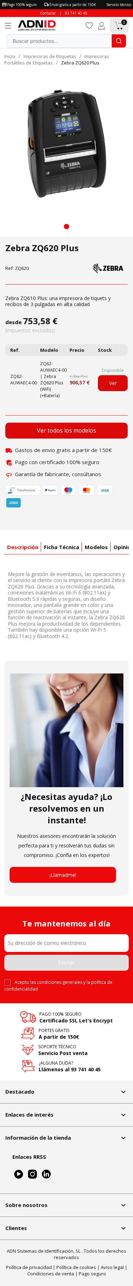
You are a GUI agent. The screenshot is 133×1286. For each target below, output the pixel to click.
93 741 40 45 (76, 13)
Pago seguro (92, 1273)
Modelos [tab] (96, 547)
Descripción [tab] (22, 547)
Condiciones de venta (50, 1273)
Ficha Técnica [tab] (61, 547)
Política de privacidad (29, 1267)
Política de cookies (76, 1267)
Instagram (32, 1174)
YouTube (18, 1174)
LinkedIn (46, 1174)
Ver (113, 383)
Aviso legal (112, 1267)
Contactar (48, 13)
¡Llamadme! (63, 875)
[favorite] (89, 25)
